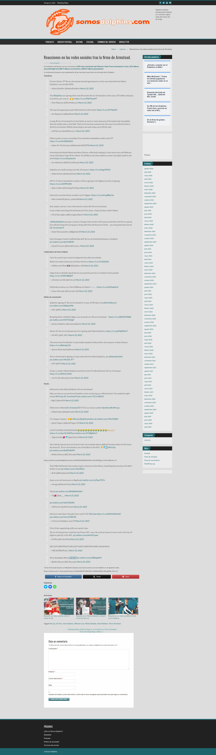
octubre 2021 (149, 364)
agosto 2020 (148, 413)
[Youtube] (167, 2)
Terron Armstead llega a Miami (92, 632)
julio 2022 (147, 332)
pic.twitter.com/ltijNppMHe (61, 305)
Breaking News (62, 3)
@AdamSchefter (116, 356)
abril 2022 (147, 343)
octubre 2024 (149, 238)
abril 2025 (147, 217)
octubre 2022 (149, 322)
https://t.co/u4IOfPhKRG (61, 184)
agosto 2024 (148, 245)
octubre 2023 (149, 280)
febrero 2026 (149, 186)
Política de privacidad (51, 742)
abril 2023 (147, 301)
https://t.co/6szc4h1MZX (61, 433)
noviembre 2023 (150, 277)
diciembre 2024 (149, 231)
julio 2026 (147, 172)
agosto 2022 (148, 329)
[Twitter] (163, 2)
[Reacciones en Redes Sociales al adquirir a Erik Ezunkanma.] (91, 606)
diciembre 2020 (149, 399)
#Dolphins (57, 95)
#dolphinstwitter (86, 419)
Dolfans (79, 41)
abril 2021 (147, 385)
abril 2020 (147, 427)
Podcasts (50, 41)
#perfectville (107, 408)
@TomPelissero (109, 303)
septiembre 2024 (150, 242)
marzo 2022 (148, 346)
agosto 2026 (148, 168)
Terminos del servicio (106, 41)
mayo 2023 (148, 298)
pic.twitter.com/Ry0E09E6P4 (62, 450)
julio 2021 (147, 374)
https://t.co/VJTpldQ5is (98, 261)
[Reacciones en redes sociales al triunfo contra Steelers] (123, 606)
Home (113, 49)
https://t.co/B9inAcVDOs (61, 374)
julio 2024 (147, 249)
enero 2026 (148, 189)
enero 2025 (148, 228)
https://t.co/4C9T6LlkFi (107, 110)
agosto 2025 (148, 207)
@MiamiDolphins (57, 222)
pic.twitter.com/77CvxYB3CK (91, 396)
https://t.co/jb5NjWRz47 (116, 331)
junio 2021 (148, 378)
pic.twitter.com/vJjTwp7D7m (92, 480)
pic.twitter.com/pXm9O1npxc (85, 535)
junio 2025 (148, 214)
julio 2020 (147, 416)
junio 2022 (148, 336)
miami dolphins (68, 623)
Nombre (51, 672)
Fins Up (52, 623)
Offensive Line (79, 623)
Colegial (90, 41)
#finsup (116, 408)
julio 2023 (147, 291)
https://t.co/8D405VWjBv (119, 317)
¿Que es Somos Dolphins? (53, 731)
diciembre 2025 (149, 193)
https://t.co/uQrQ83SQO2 (61, 141)
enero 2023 (148, 312)
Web (50, 685)
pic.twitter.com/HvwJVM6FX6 (63, 517)
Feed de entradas (150, 457)
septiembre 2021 (150, 367)
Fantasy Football (64, 41)
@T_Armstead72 (57, 228)
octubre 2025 (149, 200)
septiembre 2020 (150, 409)
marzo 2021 (148, 388)
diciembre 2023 (149, 273)
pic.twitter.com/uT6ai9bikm (72, 469)
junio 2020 (148, 420)
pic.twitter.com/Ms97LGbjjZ (62, 320)
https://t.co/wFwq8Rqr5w (102, 195)
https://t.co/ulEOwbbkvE (107, 287)
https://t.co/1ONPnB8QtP (61, 276)
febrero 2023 (149, 308)
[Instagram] (170, 2)
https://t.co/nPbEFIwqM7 (85, 98)
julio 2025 (147, 210)
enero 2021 (148, 395)
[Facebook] (160, 2)
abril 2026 (147, 179)
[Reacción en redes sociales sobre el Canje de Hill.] (59, 606)
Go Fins (59, 623)
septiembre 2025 (150, 203)
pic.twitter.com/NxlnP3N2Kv (62, 502)
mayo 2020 (148, 423)
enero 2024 (148, 270)
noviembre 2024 (150, 235)
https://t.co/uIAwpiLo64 (64, 158)
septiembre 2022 (150, 326)
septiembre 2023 (150, 284)
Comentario (53, 648)
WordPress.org (149, 464)
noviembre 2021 (150, 360)
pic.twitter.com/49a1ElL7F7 (62, 359)
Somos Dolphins (55, 63)
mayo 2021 (148, 381)
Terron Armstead (115, 623)
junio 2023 (148, 294)
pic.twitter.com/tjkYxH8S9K (62, 242)
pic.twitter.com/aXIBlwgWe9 (89, 558)
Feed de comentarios (152, 460)
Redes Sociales (90, 623)
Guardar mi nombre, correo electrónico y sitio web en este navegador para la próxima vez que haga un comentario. (88, 694)
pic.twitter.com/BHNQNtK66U (69, 491)
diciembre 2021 (149, 357)
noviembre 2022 (150, 319)
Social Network (102, 623)
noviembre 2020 (150, 402)
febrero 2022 (149, 350)
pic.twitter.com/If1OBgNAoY (84, 433)
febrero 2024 (149, 266)
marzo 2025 (148, 221)
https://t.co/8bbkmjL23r (60, 345)
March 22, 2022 (86, 88)
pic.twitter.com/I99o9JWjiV (106, 419)
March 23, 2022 (81, 114)
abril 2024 (147, 259)
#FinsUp (59, 396)
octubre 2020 (149, 406)
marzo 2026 (148, 182)
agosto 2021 (148, 371)
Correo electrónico (55, 678)
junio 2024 (148, 252)
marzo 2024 (148, 263)
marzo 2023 (148, 305)
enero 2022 (148, 353)
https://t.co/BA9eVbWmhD (109, 514)
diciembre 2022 (149, 315)
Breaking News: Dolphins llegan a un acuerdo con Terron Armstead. (91, 629)
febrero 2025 (149, 224)
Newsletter (124, 41)
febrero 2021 (149, 392)
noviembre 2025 (150, 196)
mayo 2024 (148, 256)
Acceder (147, 453)
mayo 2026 (148, 175)
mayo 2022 (148, 339)
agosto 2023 (148, 287)
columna (123, 49)
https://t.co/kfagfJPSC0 (100, 170)
